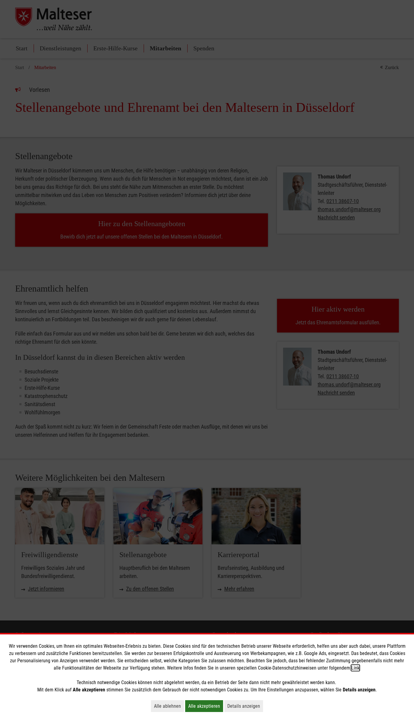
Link (355, 668)
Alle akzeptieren (205, 706)
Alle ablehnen (169, 706)
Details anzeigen (245, 706)
